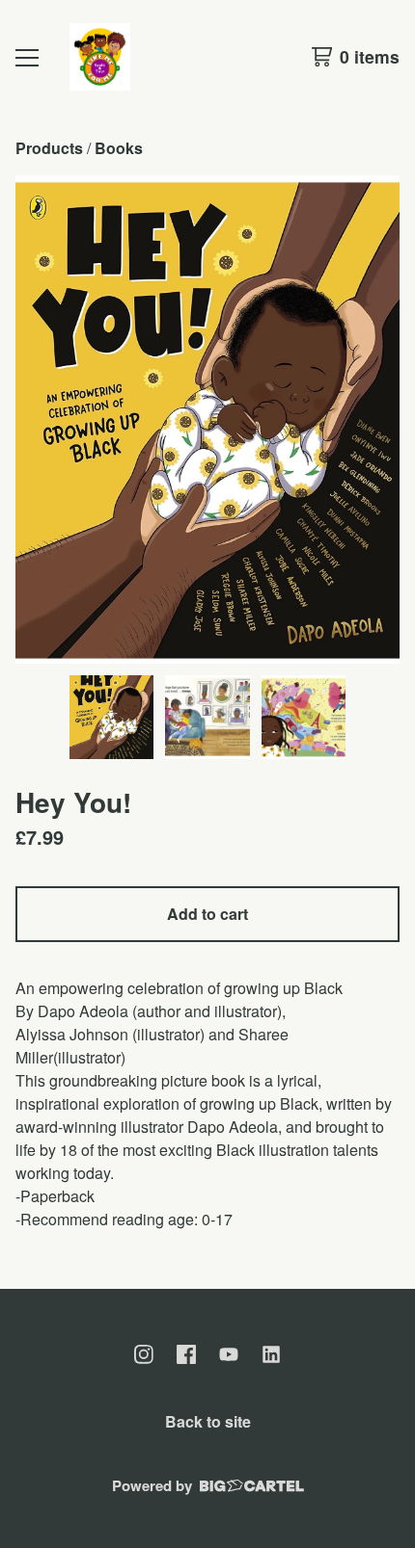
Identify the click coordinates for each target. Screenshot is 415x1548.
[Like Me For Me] (99, 57)
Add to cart (207, 914)
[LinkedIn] (271, 1354)
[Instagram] (143, 1354)
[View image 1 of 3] (111, 717)
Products (49, 148)
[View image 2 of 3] (207, 717)
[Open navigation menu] (27, 57)
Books (119, 148)
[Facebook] (186, 1354)
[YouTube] (228, 1354)
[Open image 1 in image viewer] (207, 419)
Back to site (208, 1421)
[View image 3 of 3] (304, 717)
